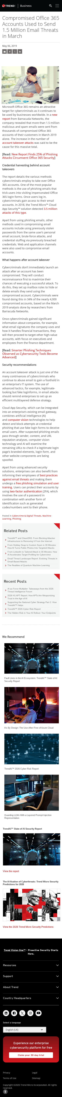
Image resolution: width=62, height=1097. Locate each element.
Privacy (6, 1072)
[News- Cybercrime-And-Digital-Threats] (4, 51)
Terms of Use (9, 1078)
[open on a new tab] (22, 1013)
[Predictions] (31, 904)
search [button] (50, 6)
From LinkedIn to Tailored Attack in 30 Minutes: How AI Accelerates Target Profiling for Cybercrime (31, 553)
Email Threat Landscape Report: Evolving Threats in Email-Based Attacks (31, 560)
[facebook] (9, 51)
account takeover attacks (18, 143)
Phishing (16, 518)
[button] (24, 1030)
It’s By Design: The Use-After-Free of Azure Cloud (28, 727)
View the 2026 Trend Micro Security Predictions (28, 926)
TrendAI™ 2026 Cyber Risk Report (24, 609)
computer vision (18, 420)
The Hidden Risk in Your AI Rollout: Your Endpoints (30, 613)
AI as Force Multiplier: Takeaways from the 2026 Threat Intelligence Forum (29, 590)
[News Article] (31, 848)
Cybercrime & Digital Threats (26, 515)
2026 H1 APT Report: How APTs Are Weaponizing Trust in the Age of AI (30, 597)
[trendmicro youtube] (39, 1013)
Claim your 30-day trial (26, 1054)
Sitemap (36, 1078)
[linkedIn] (20, 51)
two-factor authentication (26, 491)
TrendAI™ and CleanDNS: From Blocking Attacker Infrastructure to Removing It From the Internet (30, 539)
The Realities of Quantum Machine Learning (27, 565)
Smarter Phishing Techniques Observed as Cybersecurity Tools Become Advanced (30, 353)
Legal (34, 1072)
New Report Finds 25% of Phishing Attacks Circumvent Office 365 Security (29, 156)
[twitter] (14, 51)
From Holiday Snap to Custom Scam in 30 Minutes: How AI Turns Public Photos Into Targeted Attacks (30, 546)
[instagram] (30, 1013)
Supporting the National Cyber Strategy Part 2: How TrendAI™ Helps (31, 603)
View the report (11, 870)
